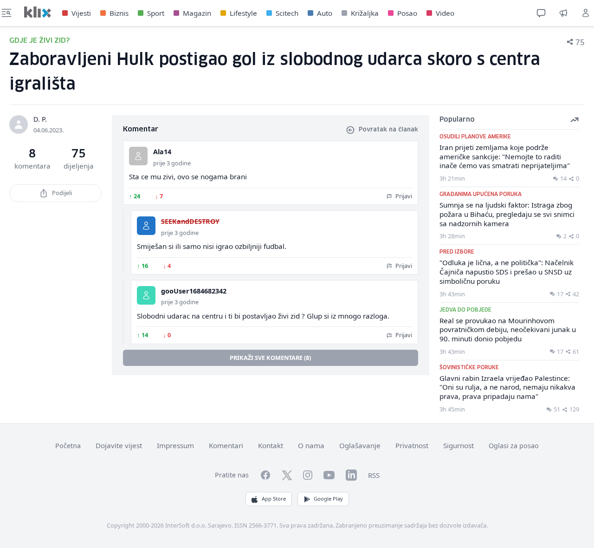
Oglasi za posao (514, 445)
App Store (274, 498)
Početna (68, 445)
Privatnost (411, 445)
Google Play (328, 498)
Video (445, 13)
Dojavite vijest (119, 445)
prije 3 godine (172, 163)
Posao (407, 13)
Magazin (197, 13)
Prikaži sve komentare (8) (270, 357)
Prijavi (403, 196)
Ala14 (162, 151)
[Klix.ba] (37, 12)
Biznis (119, 13)
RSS (374, 475)
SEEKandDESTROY (190, 221)
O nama (311, 445)
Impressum (175, 445)
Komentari (226, 445)
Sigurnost (458, 445)
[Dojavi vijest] (563, 13)
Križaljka (365, 13)
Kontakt (270, 445)
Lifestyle (243, 13)
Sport (155, 13)
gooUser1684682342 (193, 291)
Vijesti (81, 13)
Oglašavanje (360, 445)
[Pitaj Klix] (541, 13)
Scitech (287, 13)
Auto (324, 13)
